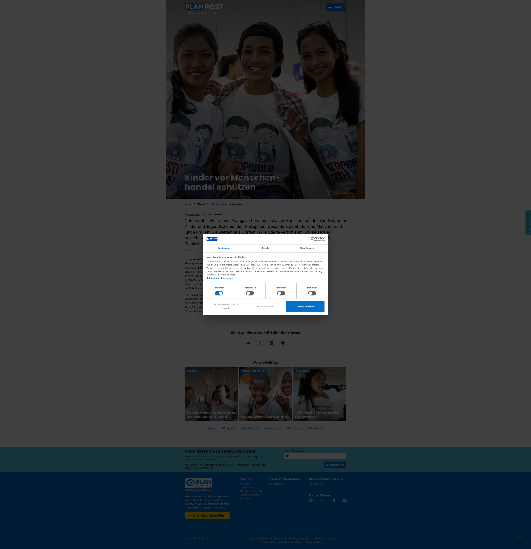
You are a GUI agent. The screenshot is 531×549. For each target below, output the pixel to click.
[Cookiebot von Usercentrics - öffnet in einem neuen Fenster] (312, 239)
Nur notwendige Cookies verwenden (226, 306)
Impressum (227, 278)
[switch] (250, 293)
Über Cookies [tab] (307, 248)
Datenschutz (212, 278)
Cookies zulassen (305, 306)
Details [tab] (265, 248)
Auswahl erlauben (265, 306)
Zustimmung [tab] (224, 248)
